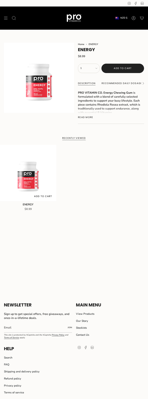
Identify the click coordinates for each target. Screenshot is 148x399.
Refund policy (12, 378)
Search (8, 357)
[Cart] (142, 18)
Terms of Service (11, 337)
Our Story (82, 321)
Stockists (81, 328)
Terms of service (14, 392)
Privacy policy (12, 385)
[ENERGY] (28, 173)
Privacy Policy (58, 335)
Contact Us (82, 335)
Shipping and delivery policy (22, 371)
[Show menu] (5, 18)
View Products (85, 314)
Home (81, 44)
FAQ (6, 364)
